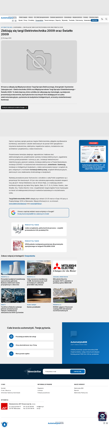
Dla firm (94, 20)
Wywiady (65, 20)
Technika (72, 20)
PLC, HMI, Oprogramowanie (41, 17)
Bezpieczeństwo (77, 17)
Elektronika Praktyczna (81, 393)
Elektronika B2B (78, 388)
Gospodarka (39, 20)
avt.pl (38, 408)
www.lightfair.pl (35, 204)
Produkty (31, 20)
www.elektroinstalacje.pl (17, 204)
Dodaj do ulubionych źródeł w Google (13, 107)
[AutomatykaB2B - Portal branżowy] (9, 17)
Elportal (76, 390)
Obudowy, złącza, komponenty (97, 17)
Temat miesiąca (49, 20)
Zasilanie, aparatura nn (56, 17)
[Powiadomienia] (4, 424)
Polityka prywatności (44, 393)
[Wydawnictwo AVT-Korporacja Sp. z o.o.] (4, 407)
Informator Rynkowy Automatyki (10, 393)
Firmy (25, 20)
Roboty (31, 17)
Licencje (40, 390)
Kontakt (3, 388)
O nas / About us (6, 390)
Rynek (20, 20)
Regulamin (41, 388)
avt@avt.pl (40, 406)
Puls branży (79, 20)
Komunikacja (67, 17)
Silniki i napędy (23, 17)
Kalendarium (88, 20)
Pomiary (86, 17)
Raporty (58, 20)
